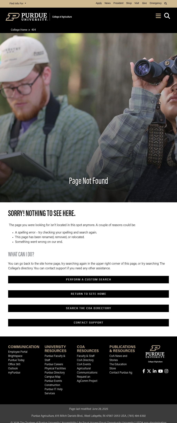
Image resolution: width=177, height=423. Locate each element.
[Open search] (167, 16)
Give (144, 3)
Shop (129, 3)
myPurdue (14, 372)
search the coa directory (88, 308)
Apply (99, 3)
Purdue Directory (55, 372)
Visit (136, 3)
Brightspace (15, 356)
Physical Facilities (55, 368)
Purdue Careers (54, 364)
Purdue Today (16, 360)
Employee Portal (17, 352)
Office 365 (14, 364)
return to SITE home (88, 293)
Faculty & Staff (85, 356)
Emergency (156, 3)
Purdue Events (53, 381)
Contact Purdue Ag (120, 372)
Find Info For (17, 3)
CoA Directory (85, 360)
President (118, 3)
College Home (19, 30)
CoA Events (84, 364)
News (108, 3)
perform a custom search (88, 279)
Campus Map (52, 377)
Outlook (13, 368)
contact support (88, 322)
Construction (52, 385)
